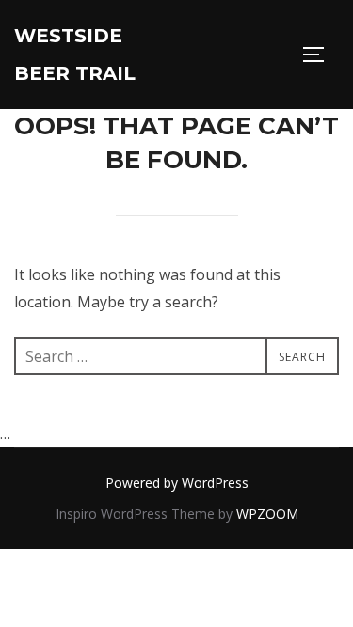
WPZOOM (267, 514)
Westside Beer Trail (75, 54)
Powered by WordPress (177, 483)
